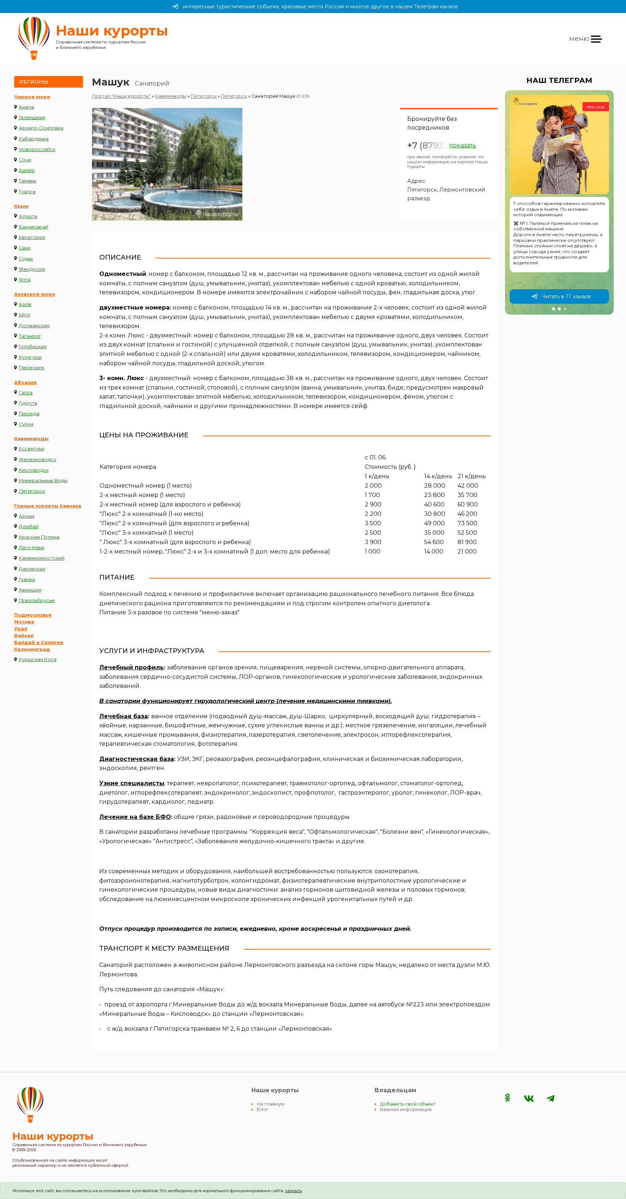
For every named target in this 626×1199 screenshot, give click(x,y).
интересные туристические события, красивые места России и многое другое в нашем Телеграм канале (320, 6)
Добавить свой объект (407, 1104)
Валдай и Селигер (38, 642)
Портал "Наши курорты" (121, 96)
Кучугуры (30, 357)
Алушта (28, 216)
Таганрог (30, 336)
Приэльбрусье (37, 600)
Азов (25, 304)
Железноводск (37, 459)
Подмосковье (32, 615)
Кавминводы (31, 438)
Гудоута (28, 403)
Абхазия (25, 382)
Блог (262, 1109)
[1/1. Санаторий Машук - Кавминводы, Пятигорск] (167, 164)
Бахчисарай (33, 227)
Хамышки (30, 590)
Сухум (26, 424)
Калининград (32, 649)
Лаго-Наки (31, 547)
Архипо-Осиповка (41, 128)
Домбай (28, 526)
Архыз (26, 516)
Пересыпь (31, 367)
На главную (271, 1104)
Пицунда (29, 413)
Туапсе (27, 191)
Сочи (25, 160)
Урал (20, 628)
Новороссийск (37, 149)
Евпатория (32, 237)
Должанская (34, 325)
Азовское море (34, 294)
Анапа (26, 107)
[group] (559, 202)
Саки (24, 248)
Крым (21, 206)
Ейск (24, 314)
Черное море (32, 97)
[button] (553, 308)
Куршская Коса (38, 659)
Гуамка (27, 579)
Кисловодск (34, 470)
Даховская (32, 569)
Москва (24, 621)
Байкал (24, 635)
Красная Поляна (39, 537)
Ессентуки (31, 448)
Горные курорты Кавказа (47, 506)
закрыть (293, 1190)
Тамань (27, 181)
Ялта (24, 279)
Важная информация (405, 1109)
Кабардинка (34, 139)
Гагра (26, 392)
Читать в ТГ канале (566, 296)
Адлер (27, 170)
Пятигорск (32, 491)
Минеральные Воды (43, 480)
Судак (26, 258)
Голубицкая (33, 346)
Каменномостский (41, 558)
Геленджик (32, 117)
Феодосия (32, 269)
